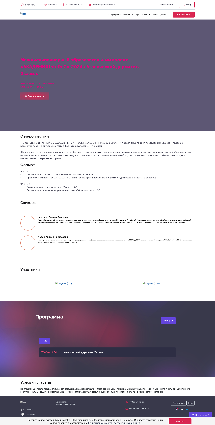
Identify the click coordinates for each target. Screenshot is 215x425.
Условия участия (159, 14)
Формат (126, 14)
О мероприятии (114, 14)
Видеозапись (183, 14)
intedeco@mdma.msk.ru (104, 4)
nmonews (52, 4)
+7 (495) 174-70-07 (75, 4)
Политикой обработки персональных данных (114, 423)
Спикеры (135, 14)
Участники (146, 14)
